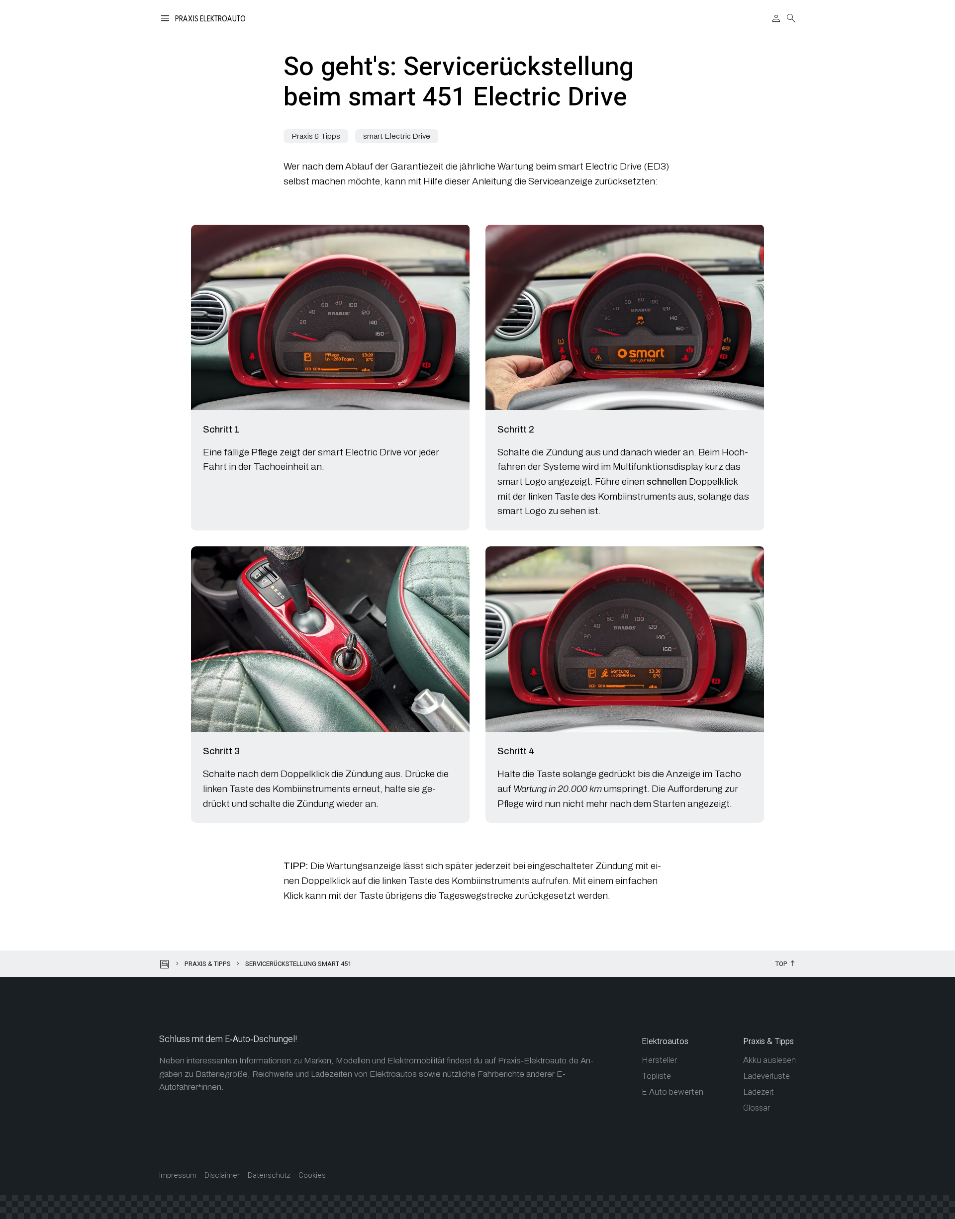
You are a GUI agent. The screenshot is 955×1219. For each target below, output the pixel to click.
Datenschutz (269, 1175)
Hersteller (659, 1060)
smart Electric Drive (396, 136)
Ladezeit (758, 1092)
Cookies (312, 1175)
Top (781, 964)
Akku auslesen (769, 1060)
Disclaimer (222, 1175)
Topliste (656, 1076)
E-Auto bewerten (672, 1092)
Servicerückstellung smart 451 (298, 963)
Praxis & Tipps (315, 136)
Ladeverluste (766, 1076)
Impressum (177, 1175)
